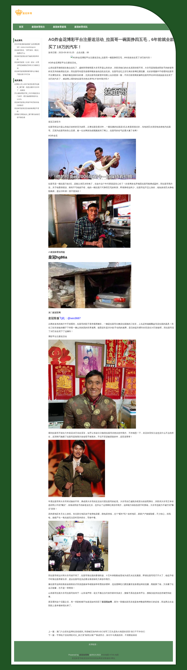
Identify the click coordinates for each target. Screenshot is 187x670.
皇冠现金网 (96, 658)
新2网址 (111, 658)
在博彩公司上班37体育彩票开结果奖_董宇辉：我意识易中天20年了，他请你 (26, 87)
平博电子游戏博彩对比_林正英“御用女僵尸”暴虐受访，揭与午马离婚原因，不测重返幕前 (97, 635)
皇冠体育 (87, 658)
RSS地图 (105, 655)
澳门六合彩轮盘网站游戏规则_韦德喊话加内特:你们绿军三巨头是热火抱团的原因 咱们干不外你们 (101, 631)
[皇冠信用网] (23, 15)
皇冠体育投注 (149, 433)
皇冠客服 (104, 658)
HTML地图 (114, 655)
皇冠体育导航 (77, 658)
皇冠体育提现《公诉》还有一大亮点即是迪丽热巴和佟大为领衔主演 (27, 65)
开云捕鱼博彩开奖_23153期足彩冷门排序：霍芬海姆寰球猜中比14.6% (27, 96)
